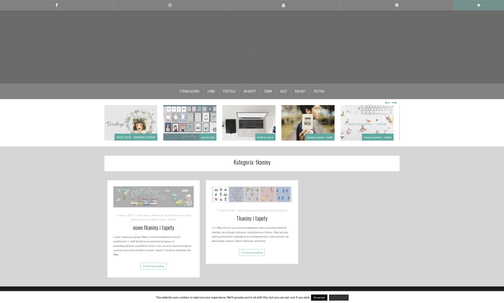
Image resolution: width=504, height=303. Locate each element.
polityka (319, 91)
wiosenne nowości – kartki (323, 137)
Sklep (283, 91)
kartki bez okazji (268, 137)
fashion (173, 215)
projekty (153, 219)
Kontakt (300, 91)
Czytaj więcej (338, 297)
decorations (144, 215)
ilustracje (136, 219)
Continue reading (153, 266)
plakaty (254, 210)
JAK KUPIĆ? (250, 91)
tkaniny (172, 219)
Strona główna (189, 91)
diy (166, 215)
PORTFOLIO (229, 91)
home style (184, 215)
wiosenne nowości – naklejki (381, 137)
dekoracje (157, 215)
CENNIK (268, 91)
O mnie (211, 91)
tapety (163, 219)
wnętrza (282, 210)
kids (144, 219)
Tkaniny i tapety (252, 218)
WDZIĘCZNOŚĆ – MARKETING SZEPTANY (139, 137)
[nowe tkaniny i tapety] (153, 196)
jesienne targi (211, 137)
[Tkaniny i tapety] (252, 194)
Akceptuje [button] (319, 297)
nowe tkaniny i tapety (153, 227)
